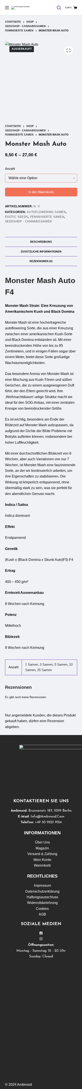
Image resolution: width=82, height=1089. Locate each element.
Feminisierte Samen (47, 216)
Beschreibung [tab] (41, 241)
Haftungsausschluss (42, 897)
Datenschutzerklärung (42, 891)
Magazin (42, 848)
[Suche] (59, 8)
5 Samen (60, 664)
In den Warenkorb (41, 192)
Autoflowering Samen (46, 212)
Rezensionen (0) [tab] (41, 261)
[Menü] (7, 8)
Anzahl (10, 168)
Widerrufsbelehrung (42, 903)
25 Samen (44, 670)
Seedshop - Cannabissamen (28, 221)
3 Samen (46, 664)
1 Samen (31, 664)
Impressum (42, 885)
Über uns (42, 842)
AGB (42, 914)
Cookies (42, 908)
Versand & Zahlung (42, 854)
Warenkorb (42, 865)
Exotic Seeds (16, 216)
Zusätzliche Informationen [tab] (41, 251)
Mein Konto (42, 860)
